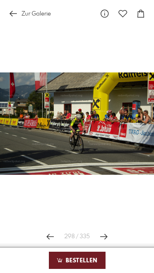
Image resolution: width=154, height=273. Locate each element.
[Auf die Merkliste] (123, 13)
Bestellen (80, 261)
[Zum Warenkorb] (141, 13)
